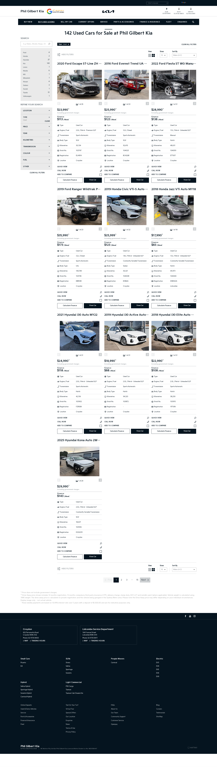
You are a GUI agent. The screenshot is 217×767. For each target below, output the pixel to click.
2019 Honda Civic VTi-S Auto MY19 (126, 189)
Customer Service (117, 721)
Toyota (25, 92)
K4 (22, 666)
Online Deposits (26, 705)
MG (24, 74)
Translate (191, 3)
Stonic (68, 663)
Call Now (61, 171)
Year (25, 133)
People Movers (117, 659)
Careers (159, 709)
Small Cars (25, 659)
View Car (92, 180)
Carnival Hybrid (26, 697)
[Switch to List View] (149, 55)
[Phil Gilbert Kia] (108, 11)
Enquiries (182, 22)
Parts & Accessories (124, 22)
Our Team (114, 713)
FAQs (113, 705)
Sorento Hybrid (26, 693)
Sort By (174, 52)
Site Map (159, 717)
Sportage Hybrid (27, 690)
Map (26, 641)
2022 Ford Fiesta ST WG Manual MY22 (173, 63)
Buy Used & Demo (46, 22)
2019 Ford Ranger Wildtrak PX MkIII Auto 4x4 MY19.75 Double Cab (79, 189)
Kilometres (28, 140)
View (150, 52)
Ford (24, 53)
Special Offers (71, 713)
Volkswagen (27, 96)
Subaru (25, 85)
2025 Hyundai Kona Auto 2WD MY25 (79, 440)
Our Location (70, 717)
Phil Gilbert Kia (32, 11)
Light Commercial (74, 682)
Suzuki (25, 89)
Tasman (68, 690)
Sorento (68, 673)
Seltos (68, 666)
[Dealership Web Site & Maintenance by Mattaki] (192, 747)
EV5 (157, 669)
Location (27, 111)
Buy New (28, 22)
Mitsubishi (26, 78)
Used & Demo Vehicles (28, 709)
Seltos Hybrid (25, 686)
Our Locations (166, 12)
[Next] (100, 103)
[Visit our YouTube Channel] (190, 616)
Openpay (114, 724)
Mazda (25, 71)
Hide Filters (68, 55)
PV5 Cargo (69, 686)
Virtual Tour (70, 709)
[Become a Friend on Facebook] (185, 616)
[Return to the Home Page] (23, 747)
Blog (157, 705)
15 (137, 580)
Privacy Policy (71, 732)
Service (104, 22)
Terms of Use (70, 728)
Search (193, 22)
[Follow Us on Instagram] (194, 616)
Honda (25, 56)
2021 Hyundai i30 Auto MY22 (77, 315)
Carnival (114, 663)
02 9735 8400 (179, 12)
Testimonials (160, 713)
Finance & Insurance (150, 22)
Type (25, 118)
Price (25, 127)
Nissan (25, 82)
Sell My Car (66, 22)
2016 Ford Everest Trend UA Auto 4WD (126, 63)
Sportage (69, 669)
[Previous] (58, 103)
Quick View (62, 167)
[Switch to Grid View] (153, 55)
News (68, 724)
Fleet (169, 22)
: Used (63, 44)
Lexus (25, 67)
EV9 (157, 677)
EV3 (157, 663)
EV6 (157, 673)
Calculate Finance (70, 180)
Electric (159, 659)
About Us (114, 709)
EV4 (157, 666)
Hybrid (24, 682)
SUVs (68, 659)
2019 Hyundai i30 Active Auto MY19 (126, 315)
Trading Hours (38, 641)
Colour (26, 153)
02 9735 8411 (190, 12)
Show (162, 52)
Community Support (118, 717)
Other (26, 167)
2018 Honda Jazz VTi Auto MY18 (173, 189)
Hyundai (26, 60)
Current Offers (86, 22)
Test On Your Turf (72, 705)
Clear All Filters (37, 173)
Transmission (29, 147)
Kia (24, 63)
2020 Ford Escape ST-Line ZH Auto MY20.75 (79, 63)
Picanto (23, 663)
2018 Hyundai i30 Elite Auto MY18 (173, 315)
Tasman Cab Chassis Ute (74, 693)
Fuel (25, 160)
